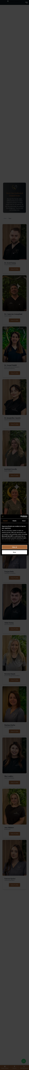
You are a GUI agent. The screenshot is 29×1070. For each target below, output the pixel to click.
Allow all (14, 547)
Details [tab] (14, 520)
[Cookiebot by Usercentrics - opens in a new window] (20, 517)
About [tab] (23, 520)
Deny (14, 552)
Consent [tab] (5, 520)
